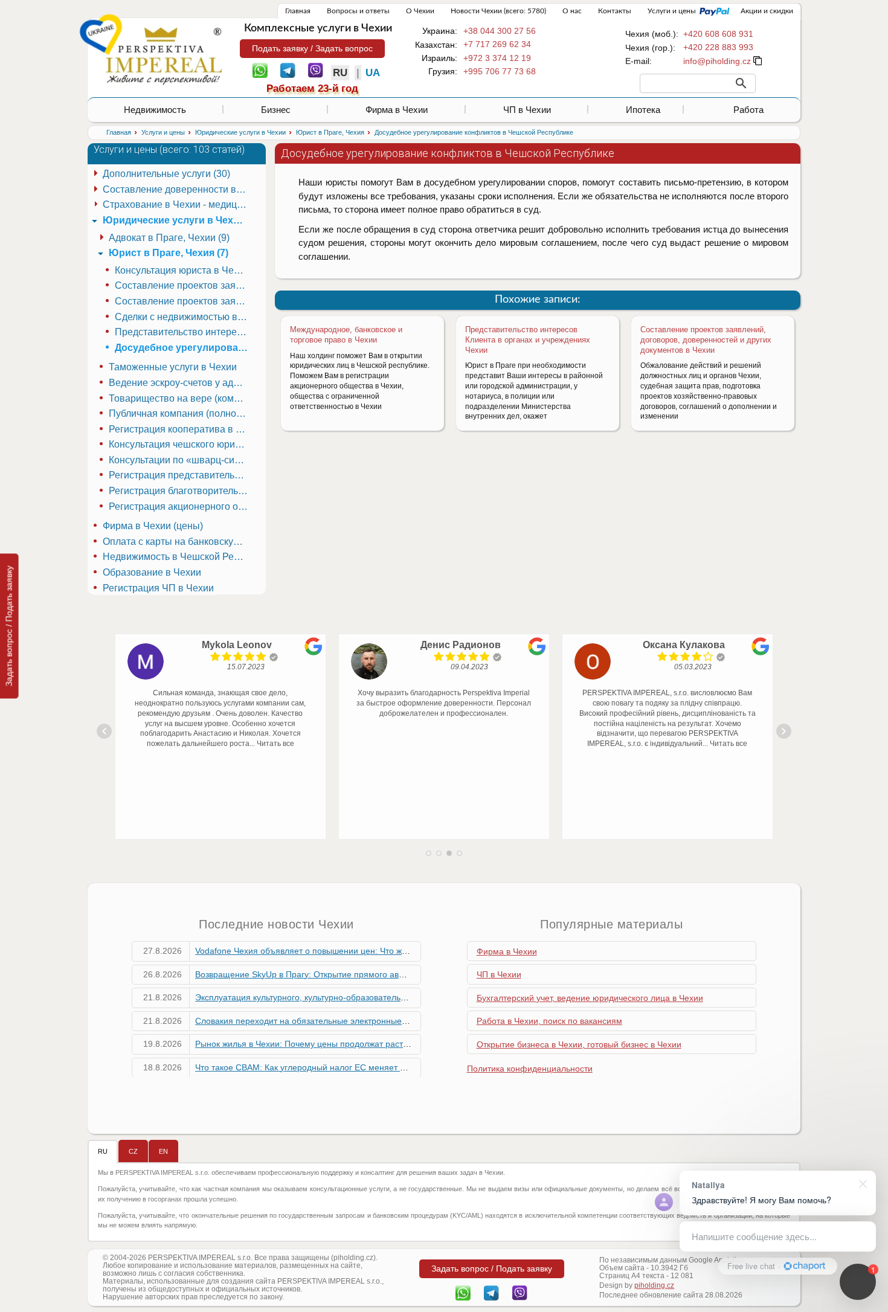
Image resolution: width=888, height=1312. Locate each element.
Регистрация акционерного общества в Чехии (180, 506)
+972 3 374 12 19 (497, 58)
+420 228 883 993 (718, 47)
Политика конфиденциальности (530, 1068)
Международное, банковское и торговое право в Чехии (346, 334)
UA (372, 73)
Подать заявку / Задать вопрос (312, 48)
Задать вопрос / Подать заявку (9, 625)
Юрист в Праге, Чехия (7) (168, 253)
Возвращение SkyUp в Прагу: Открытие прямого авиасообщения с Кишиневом (352, 974)
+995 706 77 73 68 (499, 71)
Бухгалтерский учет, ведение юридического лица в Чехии (590, 998)
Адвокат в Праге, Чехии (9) (169, 238)
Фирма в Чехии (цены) (153, 526)
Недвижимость (155, 110)
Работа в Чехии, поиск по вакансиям (549, 1021)
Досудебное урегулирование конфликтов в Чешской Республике (183, 347)
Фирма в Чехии (396, 110)
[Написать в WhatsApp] (260, 69)
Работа (748, 110)
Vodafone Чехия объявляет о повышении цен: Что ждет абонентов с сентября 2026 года (371, 951)
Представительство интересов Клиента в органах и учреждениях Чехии (527, 340)
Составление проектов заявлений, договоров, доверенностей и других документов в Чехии (705, 340)
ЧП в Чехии (527, 110)
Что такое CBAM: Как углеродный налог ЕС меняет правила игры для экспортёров (359, 1067)
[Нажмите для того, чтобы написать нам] (717, 61)
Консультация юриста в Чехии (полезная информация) (183, 270)
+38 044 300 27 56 (499, 31)
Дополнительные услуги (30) (166, 174)
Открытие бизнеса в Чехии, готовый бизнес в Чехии (579, 1044)
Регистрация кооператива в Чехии (180, 429)
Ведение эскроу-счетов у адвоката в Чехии (180, 383)
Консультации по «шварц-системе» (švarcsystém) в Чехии (180, 460)
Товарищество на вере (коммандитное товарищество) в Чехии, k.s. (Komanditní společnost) (180, 398)
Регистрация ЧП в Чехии (158, 588)
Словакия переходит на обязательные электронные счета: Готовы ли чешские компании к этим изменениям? (413, 1021)
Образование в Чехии (152, 572)
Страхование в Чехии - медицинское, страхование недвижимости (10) (177, 204)
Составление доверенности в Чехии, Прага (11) (177, 189)
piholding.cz (654, 1285)
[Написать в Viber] (316, 69)
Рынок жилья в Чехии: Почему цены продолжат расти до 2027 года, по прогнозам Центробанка (384, 1044)
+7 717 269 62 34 (497, 44)
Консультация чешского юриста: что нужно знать (180, 444)
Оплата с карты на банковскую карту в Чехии (177, 541)
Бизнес (276, 110)
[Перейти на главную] (164, 55)
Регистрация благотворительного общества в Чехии (180, 491)
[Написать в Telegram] (288, 69)
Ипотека (643, 110)
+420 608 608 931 (718, 34)
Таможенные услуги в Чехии (173, 367)
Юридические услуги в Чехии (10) (177, 220)
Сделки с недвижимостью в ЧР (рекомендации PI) (183, 317)
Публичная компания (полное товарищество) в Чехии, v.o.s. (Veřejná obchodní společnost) (180, 413)
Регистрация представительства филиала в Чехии (180, 475)
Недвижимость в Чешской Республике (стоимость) (177, 556)
